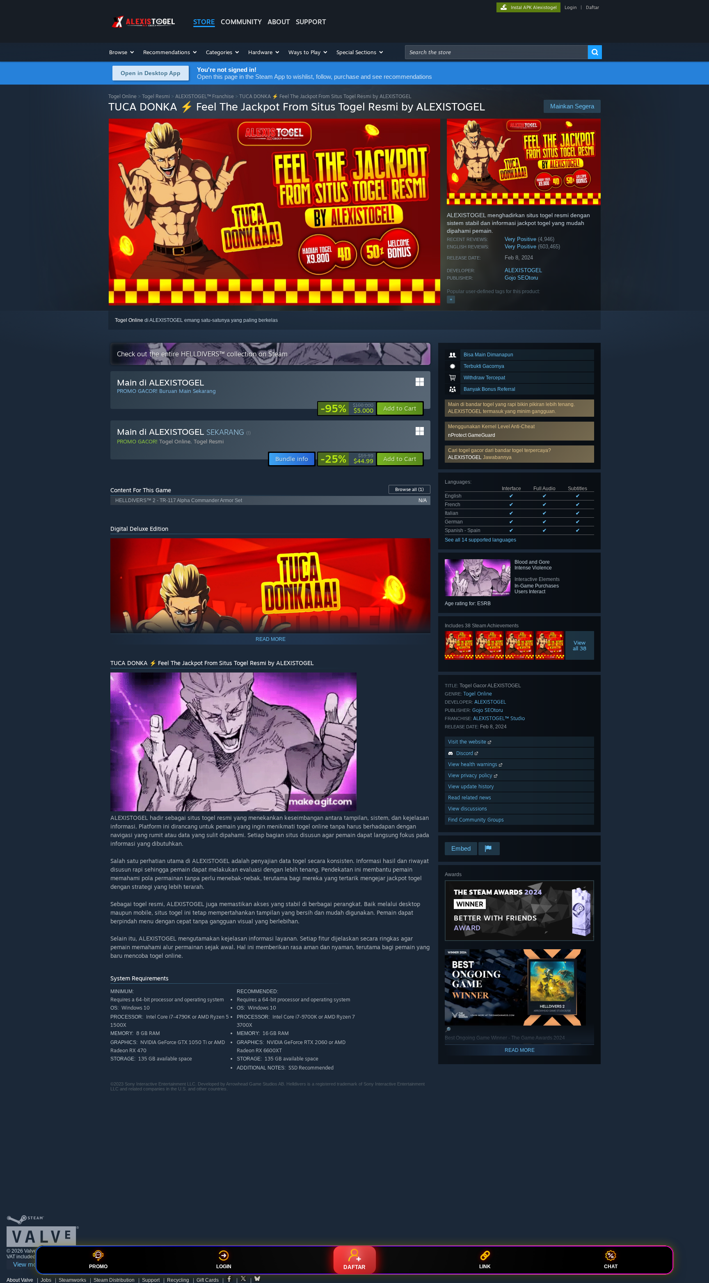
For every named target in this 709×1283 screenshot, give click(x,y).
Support (151, 1280)
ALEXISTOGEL (523, 270)
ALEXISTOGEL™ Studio (499, 718)
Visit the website (468, 742)
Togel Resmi (156, 96)
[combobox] (496, 52)
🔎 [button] (420, 548)
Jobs (46, 1280)
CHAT (611, 1266)
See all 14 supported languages (480, 540)
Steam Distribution (114, 1280)
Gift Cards (208, 1280)
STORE (204, 22)
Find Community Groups (476, 820)
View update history (471, 786)
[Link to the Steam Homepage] (144, 28)
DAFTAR (354, 1267)
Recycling (178, 1280)
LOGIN (223, 1266)
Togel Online (122, 96)
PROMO (98, 1266)
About (279, 22)
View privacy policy (471, 775)
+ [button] (451, 299)
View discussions (467, 809)
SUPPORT (311, 22)
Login (570, 7)
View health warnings (473, 764)
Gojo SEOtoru (521, 278)
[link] (347, 408)
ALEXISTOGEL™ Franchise (204, 96)
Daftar (592, 7)
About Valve (20, 1280)
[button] (122, 52)
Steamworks (72, 1280)
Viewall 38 (580, 645)
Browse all (409, 489)
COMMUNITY (241, 22)
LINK (485, 1266)
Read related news (469, 797)
